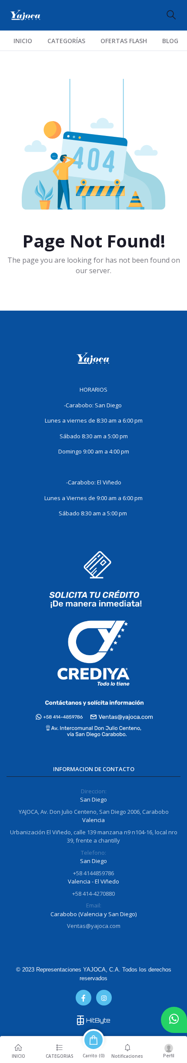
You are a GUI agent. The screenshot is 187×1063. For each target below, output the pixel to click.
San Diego (93, 799)
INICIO (22, 41)
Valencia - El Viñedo (93, 881)
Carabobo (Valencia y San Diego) (93, 914)
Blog (170, 41)
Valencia (93, 820)
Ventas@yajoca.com (93, 926)
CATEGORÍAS (66, 41)
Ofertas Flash (123, 41)
